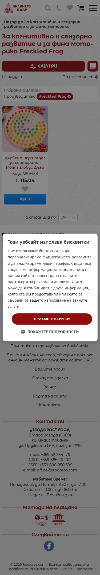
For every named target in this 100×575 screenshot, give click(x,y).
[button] (50, 332)
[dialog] (49, 287)
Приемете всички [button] (52, 318)
